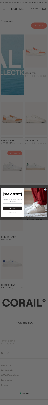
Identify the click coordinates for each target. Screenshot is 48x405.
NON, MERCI (12, 212)
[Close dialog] (45, 189)
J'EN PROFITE (12, 208)
